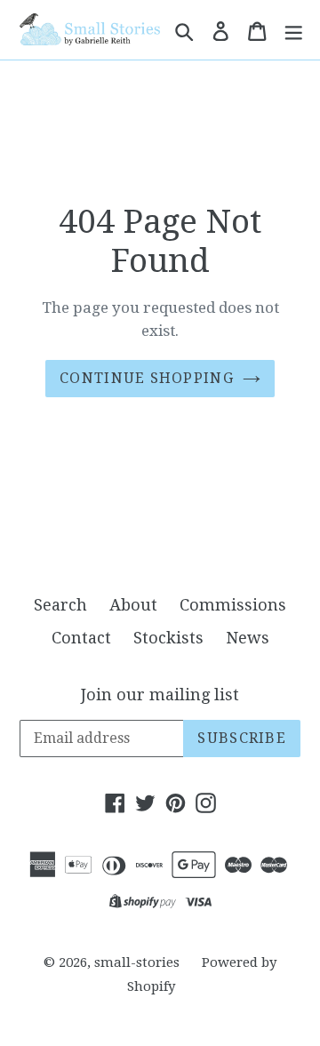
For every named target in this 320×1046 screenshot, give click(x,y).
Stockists (168, 637)
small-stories (137, 962)
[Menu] (293, 29)
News (247, 637)
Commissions (233, 604)
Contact (81, 637)
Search (60, 604)
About (133, 604)
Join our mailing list (160, 694)
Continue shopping (147, 378)
